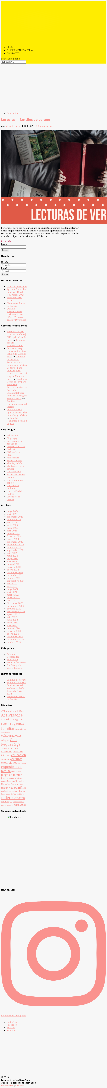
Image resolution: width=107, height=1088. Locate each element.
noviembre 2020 (15, 605)
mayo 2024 (12, 511)
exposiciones (11, 766)
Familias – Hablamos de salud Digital (17, 404)
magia (4, 781)
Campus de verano (17, 286)
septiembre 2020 (16, 611)
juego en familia (11, 775)
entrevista (6, 759)
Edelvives (6, 755)
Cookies (19, 1085)
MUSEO (4, 788)
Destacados (13, 656)
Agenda (11, 654)
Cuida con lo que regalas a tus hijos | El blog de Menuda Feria (17, 352)
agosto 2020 (13, 614)
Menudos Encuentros (12, 784)
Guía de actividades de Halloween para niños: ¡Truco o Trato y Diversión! (16, 314)
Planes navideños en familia (16, 304)
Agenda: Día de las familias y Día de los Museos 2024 (16, 292)
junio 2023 (12, 525)
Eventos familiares (16, 662)
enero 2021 (13, 600)
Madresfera (13, 457)
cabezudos (5, 732)
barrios (23, 729)
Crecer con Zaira (16, 446)
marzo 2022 (13, 564)
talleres (8, 797)
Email (4, 268)
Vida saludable (14, 667)
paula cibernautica (9, 791)
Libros (19, 778)
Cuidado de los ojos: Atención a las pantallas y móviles (17, 360)
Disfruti (11, 449)
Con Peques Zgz (10, 742)
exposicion (22, 763)
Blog (10, 46)
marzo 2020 (13, 628)
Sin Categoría (14, 665)
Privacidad (7, 1085)
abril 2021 (12, 592)
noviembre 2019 (15, 639)
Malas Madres (14, 460)
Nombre (5, 262)
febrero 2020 (14, 631)
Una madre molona (13, 487)
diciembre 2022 (15, 541)
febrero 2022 (14, 566)
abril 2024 (12, 514)
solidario (20, 794)
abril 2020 (12, 625)
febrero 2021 (13, 597)
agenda (6, 724)
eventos (16, 759)
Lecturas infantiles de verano (25, 119)
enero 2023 (13, 539)
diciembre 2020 (15, 603)
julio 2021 (12, 583)
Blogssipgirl (13, 438)
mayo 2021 (12, 589)
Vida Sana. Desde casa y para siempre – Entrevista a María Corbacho (17, 384)
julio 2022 (12, 553)
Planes (21, 791)
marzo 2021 (13, 594)
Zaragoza (20, 805)
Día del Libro (18, 752)
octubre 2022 (14, 547)
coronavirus (5, 748)
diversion (6, 751)
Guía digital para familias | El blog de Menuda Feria (17, 395)
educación (18, 755)
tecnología (6, 801)
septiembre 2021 (15, 580)
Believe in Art (14, 435)
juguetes (12, 778)
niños (22, 787)
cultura (14, 748)
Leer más (6, 241)
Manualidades (15, 781)
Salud (3, 794)
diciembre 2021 (15, 572)
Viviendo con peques (13, 498)
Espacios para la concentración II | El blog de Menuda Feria (16, 335)
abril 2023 (12, 530)
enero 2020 (13, 633)
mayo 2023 (12, 527)
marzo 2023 (13, 533)
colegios (5, 740)
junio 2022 (12, 555)
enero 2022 (13, 569)
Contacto (13, 53)
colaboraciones (11, 735)
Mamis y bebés (14, 463)
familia (6, 771)
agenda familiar (12, 726)
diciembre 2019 (15, 636)
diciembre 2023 (15, 516)
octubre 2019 (14, 642)
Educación (12, 113)
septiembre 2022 (16, 550)
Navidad (13, 787)
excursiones (9, 762)
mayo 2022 (12, 558)
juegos (4, 778)
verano (10, 805)
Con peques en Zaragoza (14, 442)
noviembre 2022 (15, 544)
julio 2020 (12, 617)
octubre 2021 (14, 578)
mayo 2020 (12, 622)
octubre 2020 (14, 608)
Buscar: (5, 244)
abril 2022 (12, 561)
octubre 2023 (14, 519)
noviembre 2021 (15, 575)
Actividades (12, 715)
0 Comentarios (44, 126)
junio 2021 (12, 586)
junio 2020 (12, 619)
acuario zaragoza (11, 719)
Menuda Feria (13, 126)
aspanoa (18, 729)
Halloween (16, 771)
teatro (20, 798)
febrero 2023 (14, 536)
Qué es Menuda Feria (20, 50)
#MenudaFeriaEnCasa (12, 711)
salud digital (11, 794)
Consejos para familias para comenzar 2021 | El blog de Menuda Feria (17, 373)
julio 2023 (12, 522)
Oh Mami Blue (14, 471)
